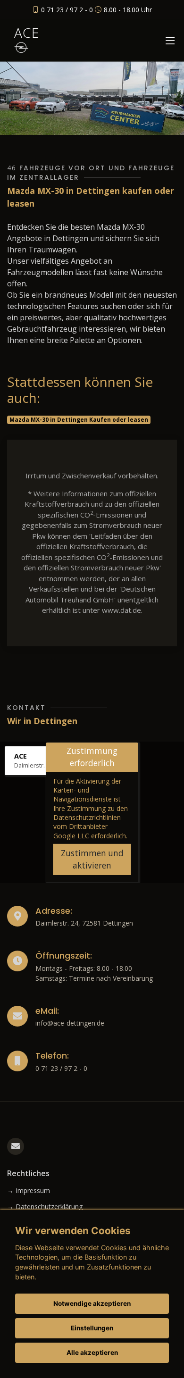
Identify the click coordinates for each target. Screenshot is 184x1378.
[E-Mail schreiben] (15, 1146)
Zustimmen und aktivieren (92, 859)
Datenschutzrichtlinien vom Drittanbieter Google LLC (87, 826)
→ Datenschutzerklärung (45, 1206)
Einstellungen (92, 1328)
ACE (26, 33)
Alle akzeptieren (92, 1352)
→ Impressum (28, 1190)
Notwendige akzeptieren (92, 1303)
